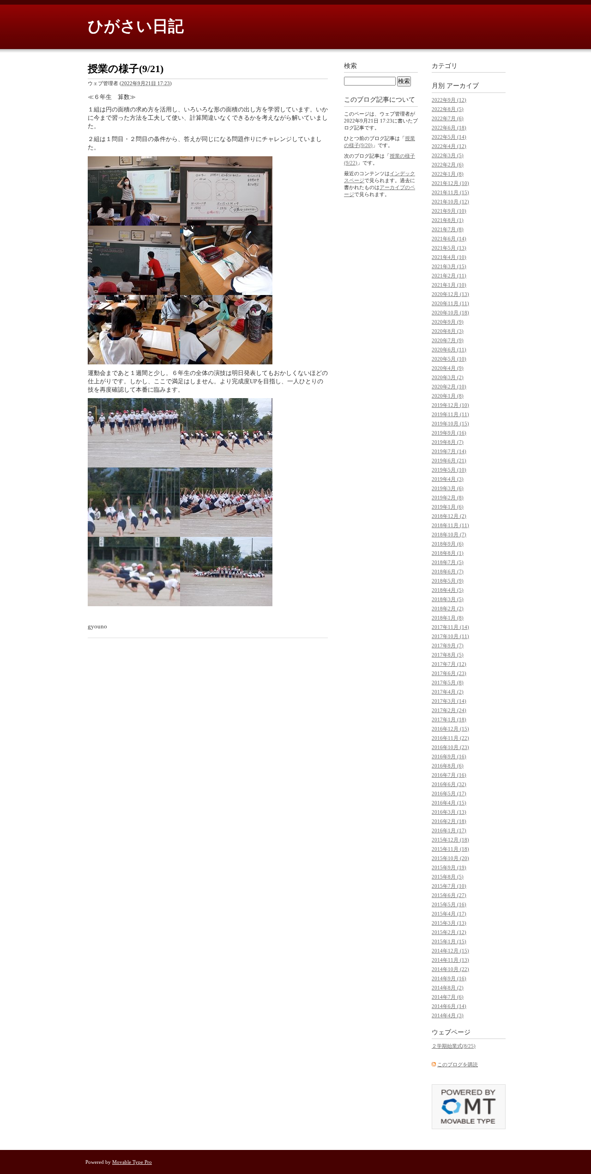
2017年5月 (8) (448, 682)
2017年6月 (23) (449, 673)
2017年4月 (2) (448, 692)
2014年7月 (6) (448, 997)
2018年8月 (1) (448, 553)
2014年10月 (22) (450, 969)
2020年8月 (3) (448, 331)
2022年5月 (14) (449, 137)
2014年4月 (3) (448, 1015)
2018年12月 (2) (449, 516)
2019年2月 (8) (448, 497)
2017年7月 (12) (449, 664)
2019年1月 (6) (448, 507)
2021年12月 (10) (450, 183)
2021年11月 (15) (450, 192)
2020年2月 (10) (449, 386)
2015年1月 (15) (449, 941)
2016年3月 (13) (449, 812)
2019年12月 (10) (450, 405)
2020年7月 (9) (448, 340)
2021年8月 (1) (448, 220)
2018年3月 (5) (448, 599)
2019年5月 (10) (449, 470)
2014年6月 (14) (449, 1006)
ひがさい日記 (136, 26)
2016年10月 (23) (450, 747)
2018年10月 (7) (449, 534)
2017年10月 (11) (450, 636)
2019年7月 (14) (449, 451)
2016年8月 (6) (448, 765)
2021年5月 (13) (449, 248)
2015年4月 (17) (449, 913)
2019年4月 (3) (448, 479)
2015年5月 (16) (449, 904)
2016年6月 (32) (449, 784)
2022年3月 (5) (448, 155)
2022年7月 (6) (448, 118)
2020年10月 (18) (450, 312)
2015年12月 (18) (450, 839)
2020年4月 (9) (448, 368)
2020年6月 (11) (449, 349)
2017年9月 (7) (448, 645)
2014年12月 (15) (450, 950)
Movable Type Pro (132, 1162)
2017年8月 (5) (448, 655)
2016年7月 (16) (449, 775)
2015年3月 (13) (449, 923)
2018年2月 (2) (448, 608)
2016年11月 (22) (450, 738)
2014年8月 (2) (448, 987)
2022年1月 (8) (448, 174)
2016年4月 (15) (449, 802)
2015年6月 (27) (449, 895)
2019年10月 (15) (450, 423)
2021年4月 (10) (449, 257)
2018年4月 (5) (448, 590)
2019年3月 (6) (448, 488)
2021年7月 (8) (448, 229)
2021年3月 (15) (449, 266)
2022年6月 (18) (449, 127)
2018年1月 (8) (448, 618)
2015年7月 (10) (449, 886)
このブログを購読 (457, 1064)
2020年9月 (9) (448, 322)
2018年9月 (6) (448, 544)
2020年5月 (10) (449, 359)
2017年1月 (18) (449, 719)
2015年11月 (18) (450, 849)
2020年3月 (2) (448, 377)
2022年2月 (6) (448, 164)
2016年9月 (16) (449, 756)
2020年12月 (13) (450, 294)
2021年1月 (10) (449, 285)
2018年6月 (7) (448, 571)
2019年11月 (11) (450, 414)
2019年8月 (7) (448, 442)
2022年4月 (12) (449, 146)
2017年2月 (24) (449, 710)
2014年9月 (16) (449, 978)
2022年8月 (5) (448, 109)
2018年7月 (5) (448, 562)
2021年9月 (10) (449, 211)
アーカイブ (462, 85)
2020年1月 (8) (448, 396)
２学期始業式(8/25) (454, 1046)
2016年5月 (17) (449, 793)
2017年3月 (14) (449, 701)
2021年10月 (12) (450, 201)
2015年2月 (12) (449, 932)
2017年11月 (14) (450, 627)
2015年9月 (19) (449, 867)
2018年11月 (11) (450, 525)
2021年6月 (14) (449, 238)
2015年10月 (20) (450, 858)
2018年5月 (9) (448, 581)
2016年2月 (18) (449, 821)
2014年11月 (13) (450, 960)
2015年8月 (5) (448, 876)
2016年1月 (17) (449, 830)
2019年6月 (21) (449, 460)
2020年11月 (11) (450, 303)
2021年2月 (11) (449, 275)
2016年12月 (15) (450, 728)
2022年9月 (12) (449, 100)
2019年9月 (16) (449, 433)
